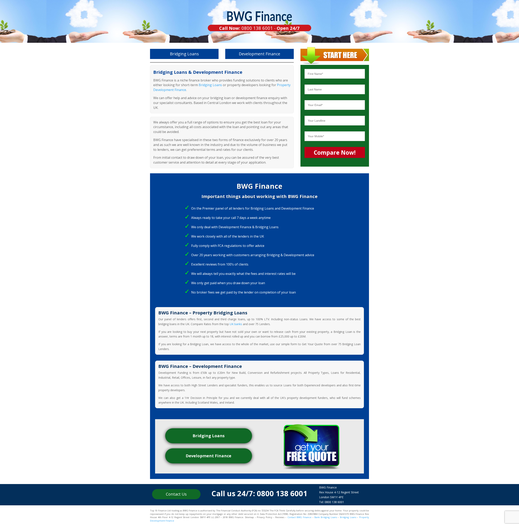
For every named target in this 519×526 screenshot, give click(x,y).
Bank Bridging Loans (325, 517)
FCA (220, 245)
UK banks (236, 324)
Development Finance (259, 54)
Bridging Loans (184, 54)
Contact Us (176, 494)
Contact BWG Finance (299, 517)
